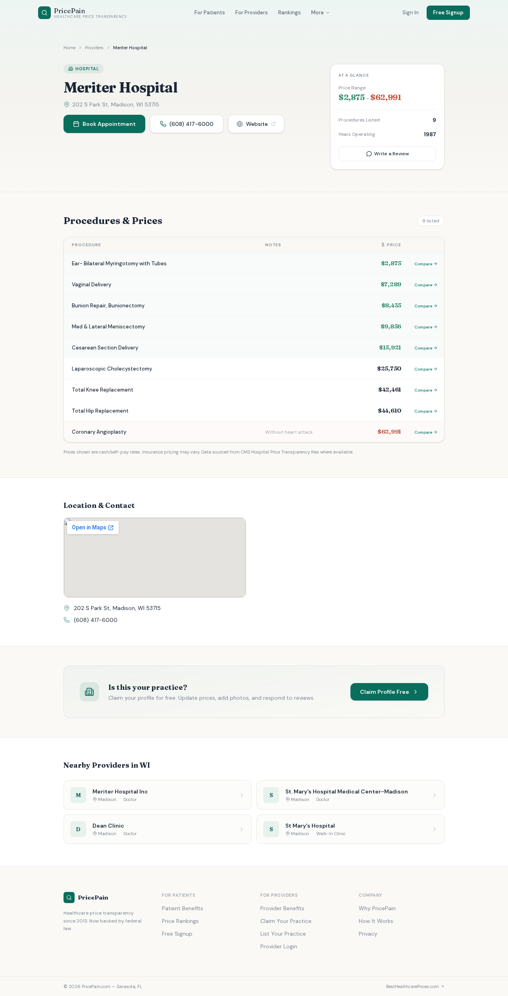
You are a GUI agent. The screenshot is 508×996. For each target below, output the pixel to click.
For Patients (209, 12)
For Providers (251, 12)
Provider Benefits (282, 908)
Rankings (289, 12)
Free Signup (448, 12)
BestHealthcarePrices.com (412, 986)
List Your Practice (283, 933)
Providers (94, 47)
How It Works (376, 921)
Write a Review (391, 154)
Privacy (368, 933)
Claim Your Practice (286, 921)
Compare (423, 263)
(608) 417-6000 (191, 123)
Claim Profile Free (384, 691)
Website (257, 123)
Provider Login (278, 946)
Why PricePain (377, 908)
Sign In (410, 12)
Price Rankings (180, 921)
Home (69, 47)
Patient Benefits (182, 908)
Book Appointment (109, 123)
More (317, 12)
